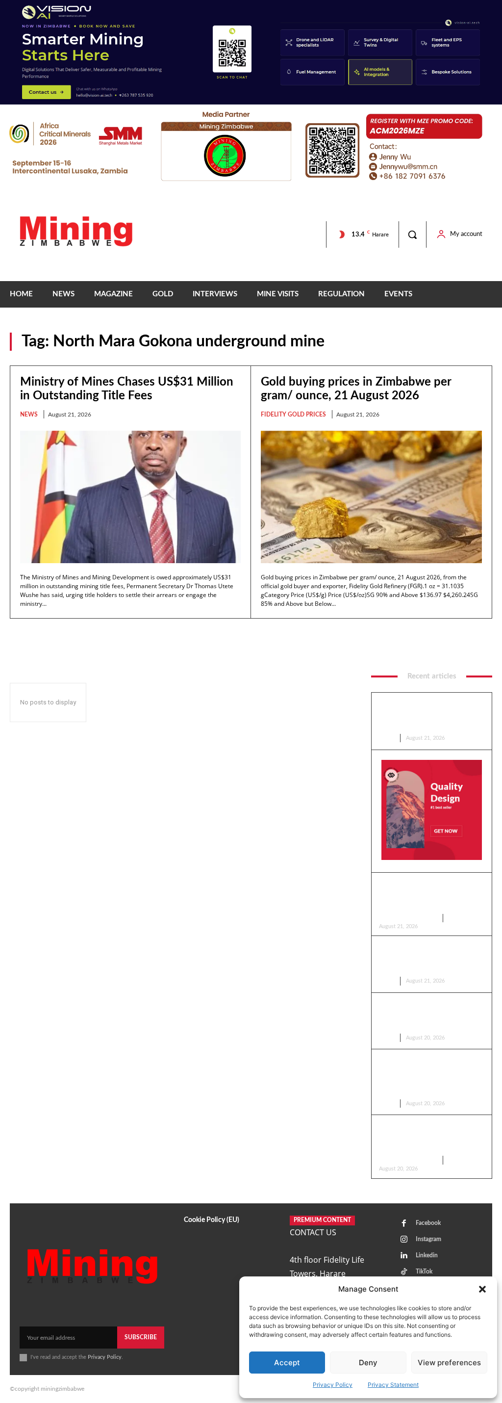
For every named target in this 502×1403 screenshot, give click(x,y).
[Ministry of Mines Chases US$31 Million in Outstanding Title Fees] (130, 497)
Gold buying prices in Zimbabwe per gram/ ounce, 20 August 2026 (426, 1137)
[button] (482, 1289)
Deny (368, 1362)
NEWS (29, 414)
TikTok (424, 1271)
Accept (287, 1362)
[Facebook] (404, 1223)
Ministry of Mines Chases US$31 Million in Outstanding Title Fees (428, 715)
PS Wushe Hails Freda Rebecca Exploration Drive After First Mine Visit (430, 1015)
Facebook (428, 1223)
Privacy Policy (332, 1384)
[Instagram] (404, 1239)
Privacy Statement (393, 1384)
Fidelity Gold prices (293, 414)
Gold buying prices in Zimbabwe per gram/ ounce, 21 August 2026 (426, 895)
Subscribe (141, 1337)
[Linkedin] (404, 1256)
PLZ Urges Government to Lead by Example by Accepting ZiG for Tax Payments (430, 958)
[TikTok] (404, 1272)
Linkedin (427, 1255)
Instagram (428, 1239)
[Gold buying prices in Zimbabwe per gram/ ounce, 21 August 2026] (371, 497)
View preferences (449, 1362)
